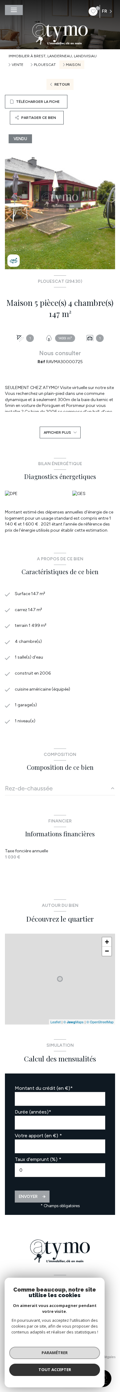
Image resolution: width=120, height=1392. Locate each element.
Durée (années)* (33, 1112)
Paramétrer (55, 1352)
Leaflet (55, 1021)
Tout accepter (54, 1369)
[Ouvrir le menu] (14, 10)
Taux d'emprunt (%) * (38, 1159)
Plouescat (45, 65)
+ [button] (107, 942)
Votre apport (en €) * (38, 1135)
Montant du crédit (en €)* (44, 1088)
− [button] (107, 951)
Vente (17, 65)
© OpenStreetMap (100, 1021)
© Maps (73, 1021)
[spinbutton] (60, 1170)
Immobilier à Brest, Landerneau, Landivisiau (53, 56)
